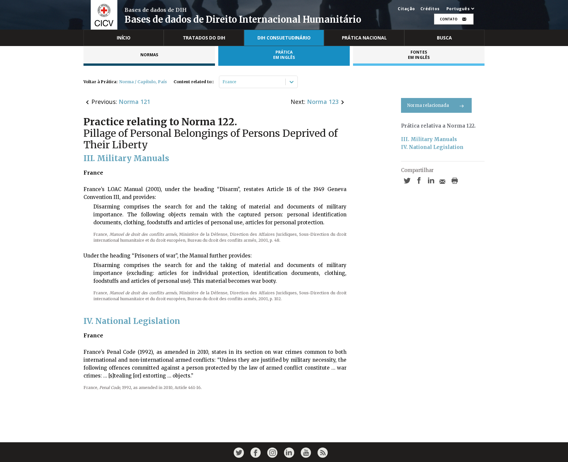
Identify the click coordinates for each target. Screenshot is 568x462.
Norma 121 (134, 102)
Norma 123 (323, 102)
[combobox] (223, 81)
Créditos (430, 9)
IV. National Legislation (432, 147)
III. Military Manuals (429, 139)
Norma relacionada (428, 105)
